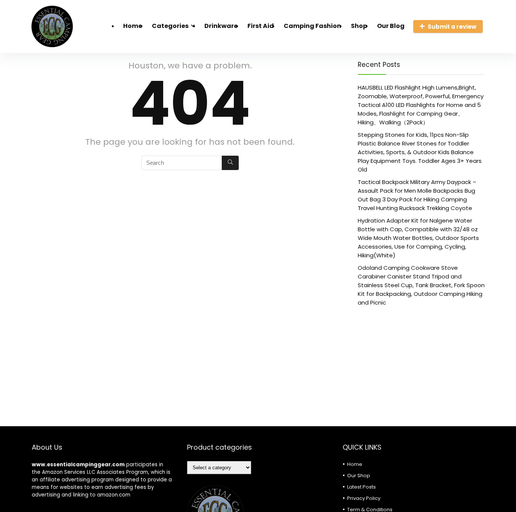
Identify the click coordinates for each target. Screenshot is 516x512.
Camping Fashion (312, 26)
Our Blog (391, 26)
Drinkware (221, 26)
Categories (170, 26)
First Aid (260, 26)
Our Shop (358, 475)
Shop (359, 26)
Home (132, 26)
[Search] (230, 163)
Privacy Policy (363, 498)
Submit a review (452, 27)
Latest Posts (361, 486)
